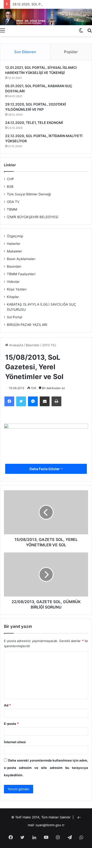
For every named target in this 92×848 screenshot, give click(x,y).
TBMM (12, 209)
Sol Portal (14, 317)
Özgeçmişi (15, 236)
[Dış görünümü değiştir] (81, 30)
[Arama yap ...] (89, 30)
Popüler (71, 51)
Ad (7, 705)
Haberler (13, 244)
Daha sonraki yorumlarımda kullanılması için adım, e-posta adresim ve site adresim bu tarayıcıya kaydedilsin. (46, 767)
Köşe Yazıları (16, 289)
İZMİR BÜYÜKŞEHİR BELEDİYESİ (32, 217)
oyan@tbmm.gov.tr (50, 825)
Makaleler (14, 251)
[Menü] (2, 30)
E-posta (11, 724)
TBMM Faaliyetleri (21, 274)
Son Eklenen (25, 51)
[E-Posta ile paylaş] (45, 401)
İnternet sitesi (15, 742)
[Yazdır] (56, 401)
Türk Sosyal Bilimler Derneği (29, 194)
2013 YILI (49, 345)
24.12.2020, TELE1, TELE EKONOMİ (34, 122)
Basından (32, 345)
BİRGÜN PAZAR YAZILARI (27, 325)
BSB (10, 187)
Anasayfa (15, 345)
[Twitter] (21, 401)
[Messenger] (33, 401)
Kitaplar (13, 297)
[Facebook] (9, 401)
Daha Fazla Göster (45, 469)
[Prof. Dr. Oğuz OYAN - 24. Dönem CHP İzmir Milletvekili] (46, 17)
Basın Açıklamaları (21, 259)
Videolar (13, 282)
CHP (10, 179)
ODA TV (13, 202)
